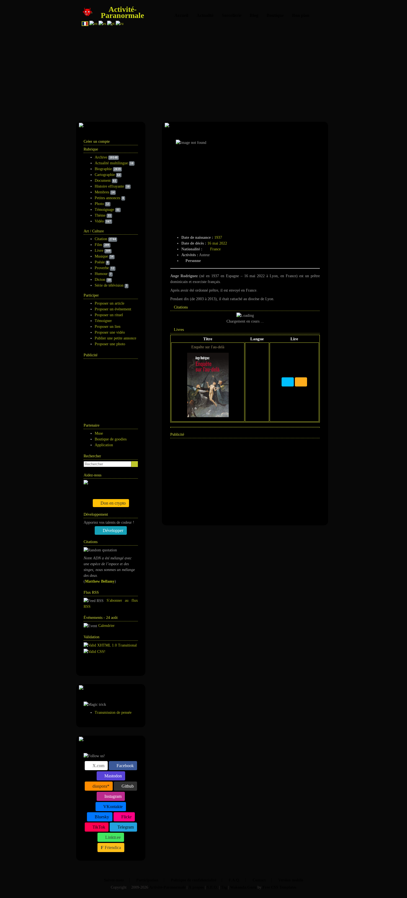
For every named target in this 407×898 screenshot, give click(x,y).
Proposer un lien (107, 327)
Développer (112, 530)
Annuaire (104, 665)
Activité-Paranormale (122, 12)
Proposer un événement (113, 309)
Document (103, 180)
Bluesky (101, 816)
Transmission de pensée (113, 712)
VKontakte (112, 806)
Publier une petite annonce (115, 338)
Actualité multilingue (111, 163)
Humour (101, 274)
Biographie (103, 169)
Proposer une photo (110, 344)
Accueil (181, 15)
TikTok (98, 827)
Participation (147, 880)
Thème (100, 215)
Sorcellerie (231, 15)
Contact (259, 880)
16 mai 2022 (217, 243)
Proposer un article (109, 303)
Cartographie (105, 175)
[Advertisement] (237, 72)
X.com (97, 765)
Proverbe (102, 268)
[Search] (134, 464)
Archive (101, 157)
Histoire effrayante (109, 186)
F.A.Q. (234, 880)
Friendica (112, 847)
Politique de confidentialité (193, 880)
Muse (99, 433)
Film (98, 245)
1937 (218, 237)
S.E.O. (212, 887)
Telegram (125, 827)
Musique (101, 256)
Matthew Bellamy (100, 581)
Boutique (275, 15)
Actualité (205, 15)
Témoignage (104, 209)
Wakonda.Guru (243, 887)
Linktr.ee (112, 837)
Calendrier (106, 626)
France (215, 249)
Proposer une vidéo (110, 332)
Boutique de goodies (111, 439)
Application (104, 445)
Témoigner (103, 321)
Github (127, 786)
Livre (99, 250)
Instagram (112, 796)
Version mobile (290, 880)
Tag (224, 887)
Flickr (126, 816)
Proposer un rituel (109, 315)
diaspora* (100, 786)
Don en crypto (112, 503)
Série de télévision (109, 285)
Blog (254, 15)
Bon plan (300, 15)
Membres (102, 192)
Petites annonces (107, 198)
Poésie (100, 262)
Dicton (100, 279)
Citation (101, 239)
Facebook (124, 765)
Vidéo (99, 221)
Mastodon (112, 776)
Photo (99, 204)
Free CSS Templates (279, 887)
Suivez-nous (114, 880)
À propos (196, 887)
